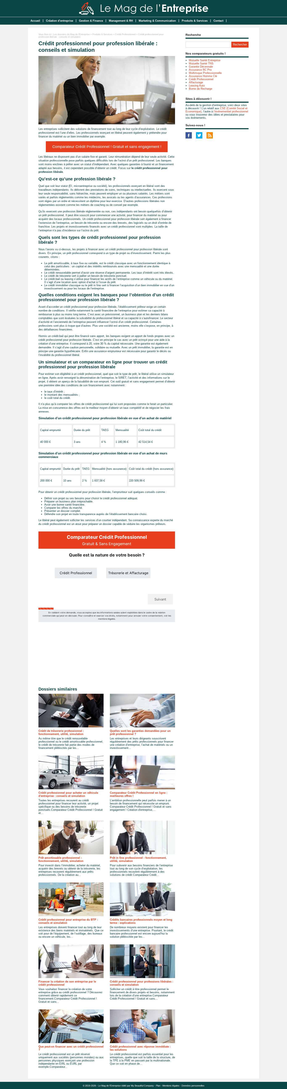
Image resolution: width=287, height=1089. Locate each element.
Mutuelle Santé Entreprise (204, 60)
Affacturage (196, 82)
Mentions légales (170, 1085)
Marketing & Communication (157, 20)
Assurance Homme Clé (203, 76)
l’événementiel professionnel (231, 111)
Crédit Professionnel (125, 34)
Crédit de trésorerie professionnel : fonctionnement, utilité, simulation (61, 732)
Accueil (35, 20)
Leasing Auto (197, 85)
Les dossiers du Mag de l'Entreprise (71, 34)
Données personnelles (193, 1085)
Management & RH (121, 20)
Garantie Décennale (201, 66)
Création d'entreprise (59, 20)
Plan (158, 1085)
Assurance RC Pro (200, 69)
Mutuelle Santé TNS (201, 63)
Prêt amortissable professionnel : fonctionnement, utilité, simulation (60, 859)
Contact (218, 20)
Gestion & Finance (91, 20)
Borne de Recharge (200, 88)
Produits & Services (195, 20)
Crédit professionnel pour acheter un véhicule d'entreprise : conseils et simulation (68, 794)
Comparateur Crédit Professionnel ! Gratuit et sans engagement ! (106, 147)
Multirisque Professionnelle (205, 73)
